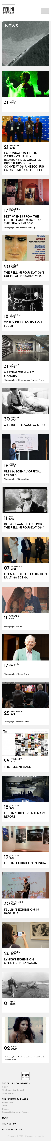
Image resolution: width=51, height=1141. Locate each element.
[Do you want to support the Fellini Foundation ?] (25, 500)
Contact (5, 1109)
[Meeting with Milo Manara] (25, 348)
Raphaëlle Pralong (26, 228)
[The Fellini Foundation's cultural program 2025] (25, 248)
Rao (20, 627)
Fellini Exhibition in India (25, 863)
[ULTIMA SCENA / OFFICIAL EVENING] (25, 447)
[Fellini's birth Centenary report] (25, 789)
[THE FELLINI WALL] (25, 742)
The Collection (8, 1093)
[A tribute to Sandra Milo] (25, 401)
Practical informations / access (15, 1112)
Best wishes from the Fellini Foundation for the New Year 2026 (23, 220)
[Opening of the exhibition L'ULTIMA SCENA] (25, 550)
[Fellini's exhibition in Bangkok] (25, 885)
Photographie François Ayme (31, 380)
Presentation (7, 1102)
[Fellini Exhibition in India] (25, 839)
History (5, 1087)
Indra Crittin (23, 674)
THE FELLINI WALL (17, 767)
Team (4, 1106)
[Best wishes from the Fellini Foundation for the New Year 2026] (25, 192)
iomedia (40, 1136)
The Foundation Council (13, 1090)
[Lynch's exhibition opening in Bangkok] (25, 935)
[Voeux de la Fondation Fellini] (25, 298)
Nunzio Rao (23, 479)
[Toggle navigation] (45, 11)
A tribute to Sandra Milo (24, 425)
